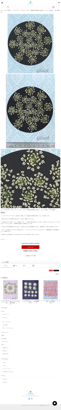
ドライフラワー (4, 341)
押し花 (2, 311)
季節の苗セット (5, 347)
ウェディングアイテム (6, 321)
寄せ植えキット (5, 350)
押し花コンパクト (6, 314)
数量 (1, 239)
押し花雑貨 (3, 338)
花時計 (2, 335)
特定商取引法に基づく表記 (8, 371)
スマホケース (4, 332)
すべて (5, 265)
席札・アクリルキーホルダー (8, 328)
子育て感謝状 (5, 325)
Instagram (5, 382)
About (4, 362)
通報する (57, 273)
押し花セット (5, 317)
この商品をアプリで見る (30, 255)
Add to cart (30, 247)
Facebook (5, 379)
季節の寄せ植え (5, 353)
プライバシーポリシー (7, 368)
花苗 (2, 344)
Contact (4, 365)
